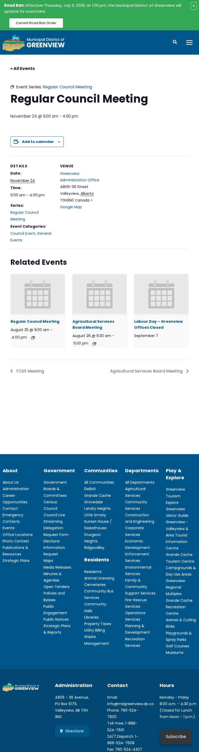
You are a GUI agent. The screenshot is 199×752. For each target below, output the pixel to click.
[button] (175, 42)
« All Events (22, 68)
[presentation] (38, 294)
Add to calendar (38, 141)
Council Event (22, 233)
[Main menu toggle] (189, 42)
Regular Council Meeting (35, 321)
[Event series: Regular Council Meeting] (33, 337)
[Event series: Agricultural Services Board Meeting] (94, 343)
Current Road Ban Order (36, 22)
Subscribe (176, 737)
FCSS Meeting (29, 371)
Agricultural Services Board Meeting (147, 371)
